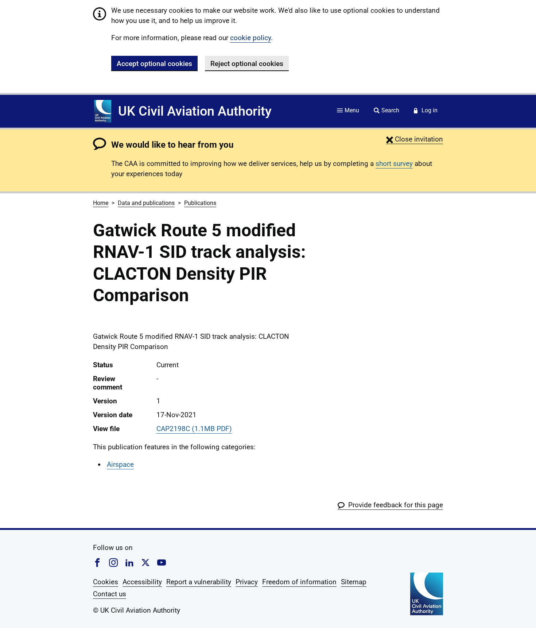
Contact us (109, 594)
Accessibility (142, 582)
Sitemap (353, 582)
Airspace (120, 464)
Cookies (105, 582)
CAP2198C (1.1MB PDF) (194, 429)
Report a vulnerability (198, 582)
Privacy (247, 582)
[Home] (102, 111)
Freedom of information (299, 582)
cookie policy (250, 38)
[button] (414, 139)
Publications (200, 202)
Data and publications (146, 202)
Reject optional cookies (246, 63)
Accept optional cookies (154, 63)
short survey (394, 163)
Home (100, 202)
